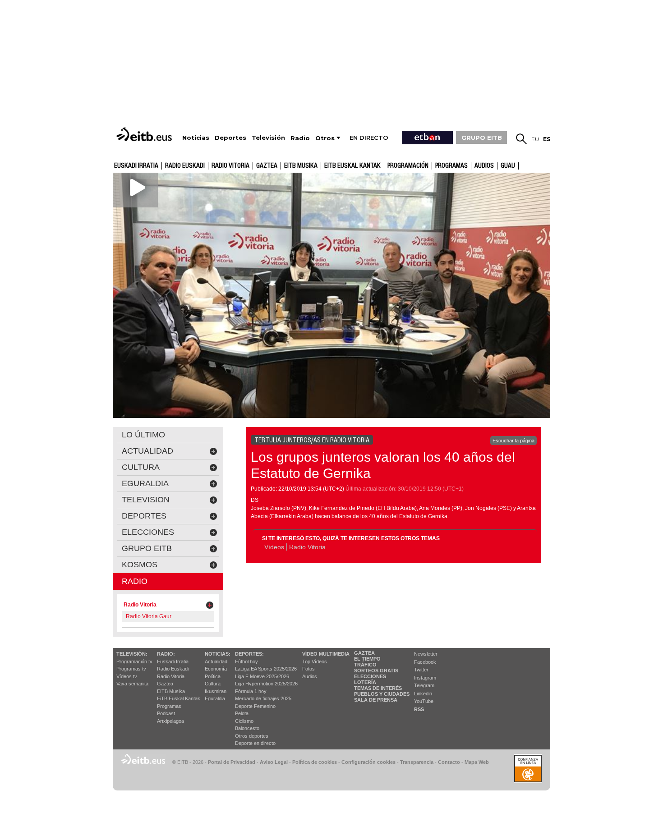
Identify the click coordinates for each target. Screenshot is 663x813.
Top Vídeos (314, 661)
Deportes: (249, 654)
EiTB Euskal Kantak (178, 698)
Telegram (424, 685)
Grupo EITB (147, 548)
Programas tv (131, 668)
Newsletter (425, 654)
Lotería (365, 682)
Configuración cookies (368, 762)
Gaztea (165, 683)
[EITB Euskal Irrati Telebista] (145, 134)
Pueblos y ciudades (382, 694)
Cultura (213, 683)
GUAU (508, 166)
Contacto (449, 762)
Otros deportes (251, 736)
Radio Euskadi (185, 166)
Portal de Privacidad (231, 762)
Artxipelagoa (170, 721)
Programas (451, 166)
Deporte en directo (255, 743)
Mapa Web (477, 762)
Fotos (308, 668)
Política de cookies (314, 762)
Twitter (421, 669)
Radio (134, 581)
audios (484, 166)
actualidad (147, 450)
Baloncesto (247, 728)
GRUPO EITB (481, 137)
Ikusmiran (215, 691)
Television (146, 499)
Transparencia (416, 762)
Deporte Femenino (255, 706)
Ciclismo (244, 721)
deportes (144, 515)
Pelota (242, 713)
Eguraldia (215, 698)
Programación (407, 166)
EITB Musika (301, 166)
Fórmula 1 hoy (251, 691)
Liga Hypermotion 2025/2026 (266, 683)
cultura (141, 467)
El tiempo (367, 658)
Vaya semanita (132, 683)
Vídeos (274, 547)
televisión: (131, 654)
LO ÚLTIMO (143, 434)
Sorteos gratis (376, 670)
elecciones (148, 532)
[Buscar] (521, 138)
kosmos (139, 564)
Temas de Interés (378, 688)
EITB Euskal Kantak (352, 166)
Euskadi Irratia (136, 166)
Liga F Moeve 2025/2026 (262, 676)
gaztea (266, 166)
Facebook (425, 662)
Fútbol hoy (246, 661)
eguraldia (145, 483)
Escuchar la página (513, 440)
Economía (216, 668)
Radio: (166, 654)
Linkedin (423, 693)
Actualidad (216, 661)
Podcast (166, 713)
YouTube (423, 701)
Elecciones (370, 676)
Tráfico (365, 664)
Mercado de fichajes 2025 (263, 698)
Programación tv (134, 661)
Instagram (425, 677)
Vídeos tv (126, 676)
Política (213, 676)
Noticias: (217, 654)
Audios (309, 676)
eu (535, 139)
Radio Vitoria (230, 166)
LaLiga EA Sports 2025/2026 (266, 668)
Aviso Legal (274, 762)
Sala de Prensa (375, 700)
